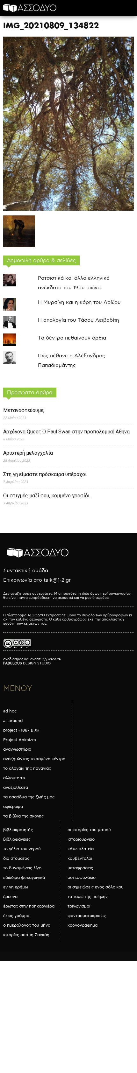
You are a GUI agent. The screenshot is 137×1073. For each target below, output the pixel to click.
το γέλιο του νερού (22, 849)
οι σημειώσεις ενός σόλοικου (96, 887)
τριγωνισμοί (79, 906)
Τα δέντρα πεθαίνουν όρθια (72, 338)
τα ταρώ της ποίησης (88, 896)
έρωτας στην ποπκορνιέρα (28, 906)
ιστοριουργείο (81, 839)
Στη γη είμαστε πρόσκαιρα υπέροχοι (45, 474)
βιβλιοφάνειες (17, 839)
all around (13, 720)
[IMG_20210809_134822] (68, 209)
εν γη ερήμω (15, 887)
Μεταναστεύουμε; (23, 410)
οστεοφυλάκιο (82, 877)
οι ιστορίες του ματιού (89, 829)
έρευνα (10, 896)
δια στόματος (16, 858)
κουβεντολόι (80, 858)
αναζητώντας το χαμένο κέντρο (34, 758)
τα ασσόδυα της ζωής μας (28, 797)
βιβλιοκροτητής (18, 829)
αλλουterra (14, 778)
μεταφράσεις (80, 868)
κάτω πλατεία (81, 849)
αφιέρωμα (13, 806)
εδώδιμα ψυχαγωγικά (24, 877)
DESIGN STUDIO (27, 663)
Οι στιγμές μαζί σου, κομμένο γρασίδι (46, 496)
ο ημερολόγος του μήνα (26, 925)
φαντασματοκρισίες (87, 915)
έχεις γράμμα (16, 915)
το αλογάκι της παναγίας (27, 768)
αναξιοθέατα (15, 787)
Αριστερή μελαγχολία (28, 453)
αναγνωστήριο (17, 749)
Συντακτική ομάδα (25, 571)
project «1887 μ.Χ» (21, 730)
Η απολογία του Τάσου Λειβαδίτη (78, 320)
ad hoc (10, 711)
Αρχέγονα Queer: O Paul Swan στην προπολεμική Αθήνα (66, 432)
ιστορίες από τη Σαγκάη (26, 934)
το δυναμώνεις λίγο (22, 868)
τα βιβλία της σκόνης (23, 816)
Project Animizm (19, 739)
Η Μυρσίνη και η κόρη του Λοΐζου (79, 302)
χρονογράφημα (82, 925)
